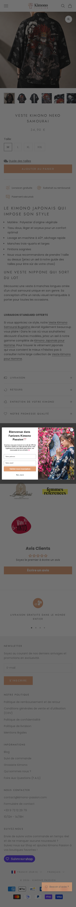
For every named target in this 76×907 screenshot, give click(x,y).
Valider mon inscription (20, 469)
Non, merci (20, 475)
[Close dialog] (71, 430)
